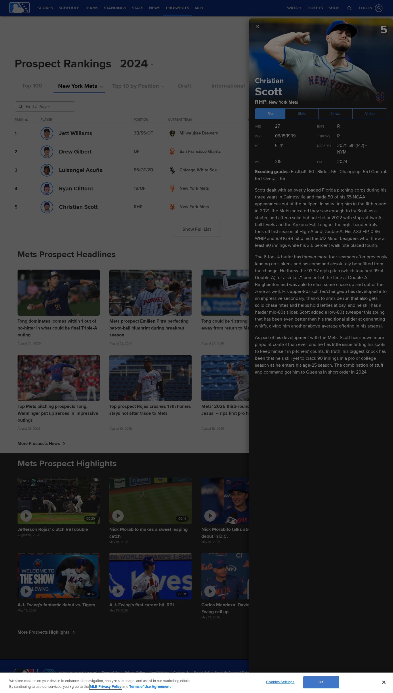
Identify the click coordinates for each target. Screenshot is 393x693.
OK (321, 682)
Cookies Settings (280, 682)
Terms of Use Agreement (150, 686)
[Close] (383, 682)
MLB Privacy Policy (105, 686)
